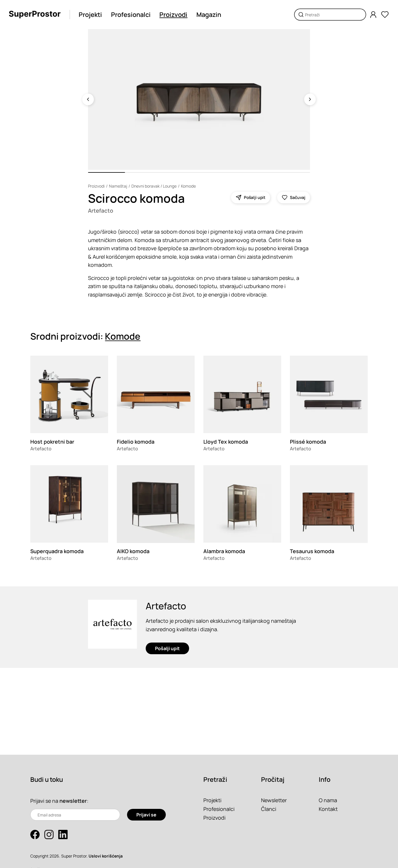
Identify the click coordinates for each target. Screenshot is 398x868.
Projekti (90, 14)
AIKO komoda (133, 551)
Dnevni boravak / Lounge (154, 186)
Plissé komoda (308, 441)
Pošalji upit (167, 648)
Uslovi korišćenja (106, 856)
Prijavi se (146, 814)
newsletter (73, 800)
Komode (188, 186)
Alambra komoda (224, 551)
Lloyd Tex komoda (225, 441)
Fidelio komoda (135, 441)
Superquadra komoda (57, 551)
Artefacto (100, 210)
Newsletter (274, 800)
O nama (328, 800)
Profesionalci (131, 14)
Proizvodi (173, 14)
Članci (268, 808)
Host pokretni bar (52, 441)
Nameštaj (118, 186)
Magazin (208, 14)
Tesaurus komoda (312, 551)
